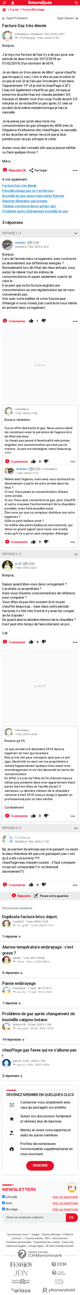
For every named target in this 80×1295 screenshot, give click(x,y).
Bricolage (11, 1209)
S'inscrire (40, 1165)
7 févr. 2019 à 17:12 (27, 473)
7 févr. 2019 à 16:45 (26, 734)
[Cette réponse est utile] (31, 321)
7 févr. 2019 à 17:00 (26, 413)
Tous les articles (33, 1238)
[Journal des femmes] (21, 1264)
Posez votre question (53, 896)
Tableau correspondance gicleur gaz (29, 206)
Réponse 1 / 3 (11, 233)
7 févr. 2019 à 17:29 (47, 38)
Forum (14, 9)
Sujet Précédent (17, 18)
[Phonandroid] (59, 1290)
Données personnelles (19, 1242)
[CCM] (59, 1264)
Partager (41, 170)
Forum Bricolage (34, 9)
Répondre (24, 896)
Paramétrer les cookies (47, 1242)
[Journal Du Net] (21, 1273)
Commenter (17, 321)
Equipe (35, 1234)
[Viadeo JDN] (59, 1281)
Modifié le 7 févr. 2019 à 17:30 (32, 841)
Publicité (68, 1234)
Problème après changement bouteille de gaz (35, 211)
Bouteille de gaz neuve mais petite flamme (33, 196)
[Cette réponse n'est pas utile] (44, 321)
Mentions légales (16, 1246)
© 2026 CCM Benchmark (59, 1246)
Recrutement (60, 1238)
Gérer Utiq (67, 1242)
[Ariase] (21, 1290)
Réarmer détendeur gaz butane (24, 201)
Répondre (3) (17, 170)
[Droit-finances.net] (59, 1273)
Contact (17, 1238)
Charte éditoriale (51, 1234)
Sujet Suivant (65, 18)
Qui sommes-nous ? (18, 1234)
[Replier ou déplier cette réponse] (75, 233)
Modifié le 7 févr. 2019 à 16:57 (32, 246)
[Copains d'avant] (21, 1281)
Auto (8, 1203)
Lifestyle (11, 1197)
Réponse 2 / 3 (11, 554)
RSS (47, 1238)
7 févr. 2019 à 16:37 (26, 567)
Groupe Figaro (36, 1246)
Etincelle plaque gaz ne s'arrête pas (28, 191)
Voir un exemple (65, 1197)
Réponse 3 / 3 (11, 828)
